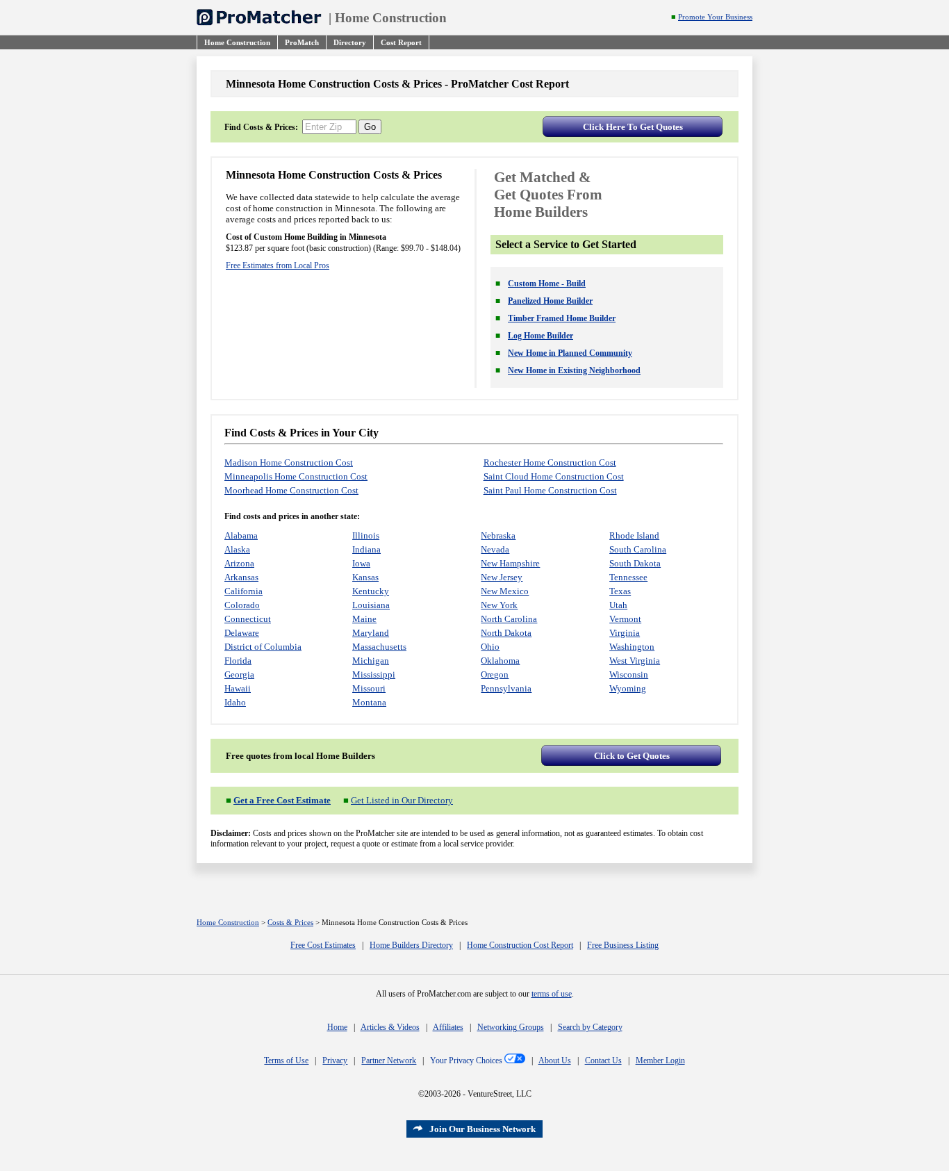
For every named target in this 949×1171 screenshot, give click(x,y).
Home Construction (391, 17)
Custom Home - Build (547, 283)
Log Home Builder (540, 336)
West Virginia (634, 660)
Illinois (365, 535)
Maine (364, 619)
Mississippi (373, 674)
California (243, 591)
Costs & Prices (290, 922)
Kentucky (370, 591)
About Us (554, 1060)
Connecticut (247, 619)
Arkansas (241, 577)
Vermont (625, 619)
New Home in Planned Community (570, 353)
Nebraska (498, 535)
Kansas (365, 577)
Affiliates (448, 1027)
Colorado (242, 605)
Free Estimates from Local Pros (277, 265)
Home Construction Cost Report (520, 945)
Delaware (241, 633)
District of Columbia (263, 646)
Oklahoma (500, 660)
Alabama (241, 535)
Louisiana (371, 605)
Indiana (366, 549)
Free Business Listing (623, 945)
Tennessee (628, 577)
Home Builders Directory (411, 945)
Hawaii (237, 688)
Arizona (239, 563)
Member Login (660, 1060)
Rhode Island (634, 535)
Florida (237, 660)
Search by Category (590, 1027)
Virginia (624, 633)
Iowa (361, 563)
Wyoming (627, 688)
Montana (369, 702)
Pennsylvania (506, 688)
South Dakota (635, 563)
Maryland (370, 633)
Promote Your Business (715, 17)
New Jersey (501, 577)
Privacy (334, 1060)
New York (499, 605)
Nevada (495, 549)
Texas (620, 591)
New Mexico (505, 591)
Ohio (490, 646)
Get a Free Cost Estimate (282, 800)
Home (337, 1027)
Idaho (235, 702)
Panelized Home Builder (550, 301)
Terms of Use (286, 1060)
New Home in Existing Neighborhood (574, 370)
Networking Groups (510, 1027)
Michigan (370, 660)
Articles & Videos (390, 1027)
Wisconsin (628, 674)
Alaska (237, 549)
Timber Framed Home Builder (562, 318)
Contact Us (603, 1060)
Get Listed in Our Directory (402, 800)
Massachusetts (379, 646)
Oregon (495, 674)
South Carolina (637, 549)
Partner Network (388, 1060)
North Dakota (506, 633)
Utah (618, 605)
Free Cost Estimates (323, 945)
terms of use (551, 994)
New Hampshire (510, 563)
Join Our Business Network (482, 1129)
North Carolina (509, 619)
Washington (631, 646)
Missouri (369, 688)
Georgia (239, 674)
